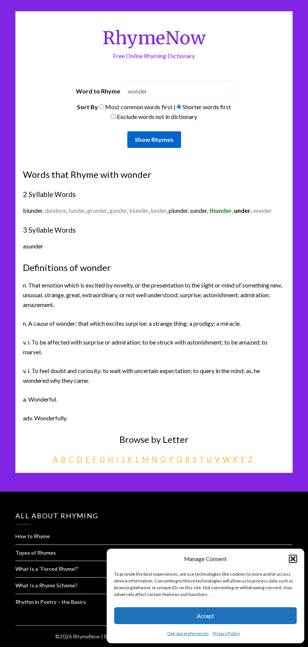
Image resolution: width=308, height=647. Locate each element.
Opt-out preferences (188, 633)
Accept (205, 615)
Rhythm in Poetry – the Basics (50, 602)
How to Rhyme (32, 536)
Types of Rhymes (35, 552)
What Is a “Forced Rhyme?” (47, 569)
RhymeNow (154, 38)
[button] (293, 559)
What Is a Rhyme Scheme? (46, 585)
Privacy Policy (226, 633)
